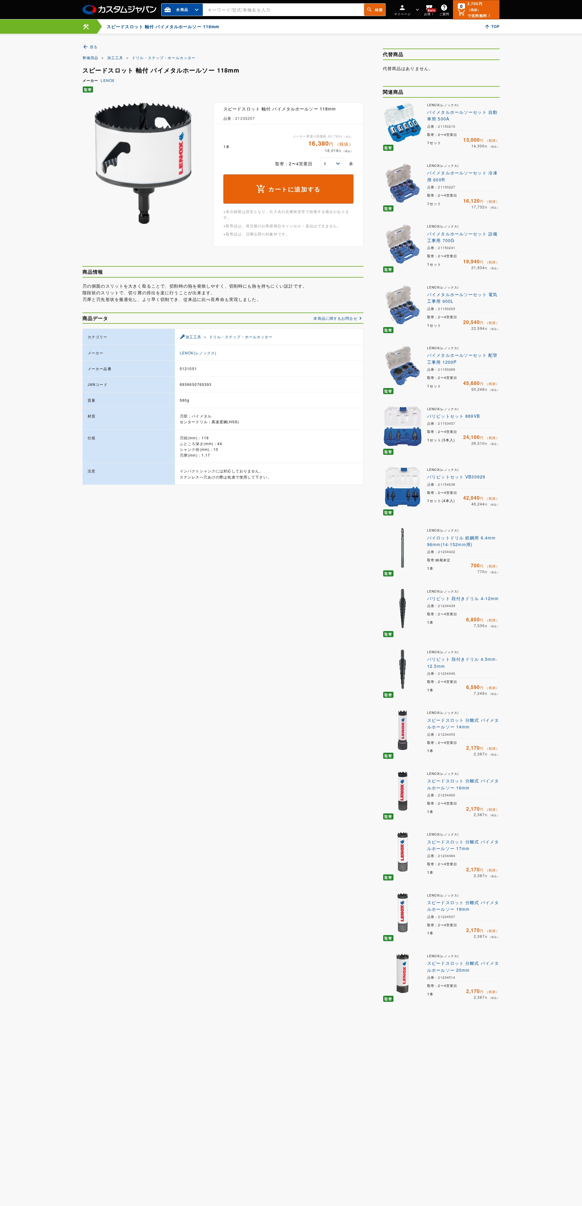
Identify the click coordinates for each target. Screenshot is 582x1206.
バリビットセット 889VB (453, 416)
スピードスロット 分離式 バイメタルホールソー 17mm (463, 845)
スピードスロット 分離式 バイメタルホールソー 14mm (463, 723)
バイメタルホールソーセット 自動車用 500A (462, 115)
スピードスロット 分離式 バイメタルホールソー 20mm (463, 966)
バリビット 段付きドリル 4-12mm (463, 598)
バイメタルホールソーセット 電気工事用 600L (462, 297)
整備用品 (90, 57)
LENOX (108, 80)
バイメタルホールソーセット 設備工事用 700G (462, 237)
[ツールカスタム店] (86, 26)
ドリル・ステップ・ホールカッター (164, 57)
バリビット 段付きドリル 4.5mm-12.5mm (462, 662)
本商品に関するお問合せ (335, 318)
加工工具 (115, 57)
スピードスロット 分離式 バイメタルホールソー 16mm (463, 784)
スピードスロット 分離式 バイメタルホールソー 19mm (463, 905)
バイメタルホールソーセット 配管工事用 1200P (462, 358)
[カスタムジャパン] (119, 10)
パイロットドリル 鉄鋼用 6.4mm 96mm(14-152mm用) (461, 541)
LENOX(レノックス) (198, 352)
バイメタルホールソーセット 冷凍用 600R (462, 176)
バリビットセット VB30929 (456, 477)
